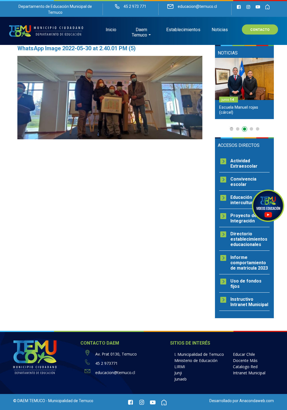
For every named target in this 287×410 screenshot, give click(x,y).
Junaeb (180, 379)
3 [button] (245, 130)
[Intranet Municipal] (267, 7)
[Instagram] (248, 7)
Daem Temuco (139, 32)
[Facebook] (239, 7)
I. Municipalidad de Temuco (199, 354)
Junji (178, 372)
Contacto (260, 30)
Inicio (111, 29)
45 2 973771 (106, 363)
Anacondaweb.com (256, 400)
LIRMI (179, 366)
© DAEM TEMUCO (29, 400)
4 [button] (251, 129)
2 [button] (237, 129)
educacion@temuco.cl (115, 372)
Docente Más (245, 360)
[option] (244, 88)
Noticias (220, 29)
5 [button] (257, 129)
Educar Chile (244, 354)
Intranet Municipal (249, 372)
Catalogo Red (245, 366)
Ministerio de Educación (195, 360)
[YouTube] (258, 7)
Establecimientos (183, 29)
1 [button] (231, 129)
